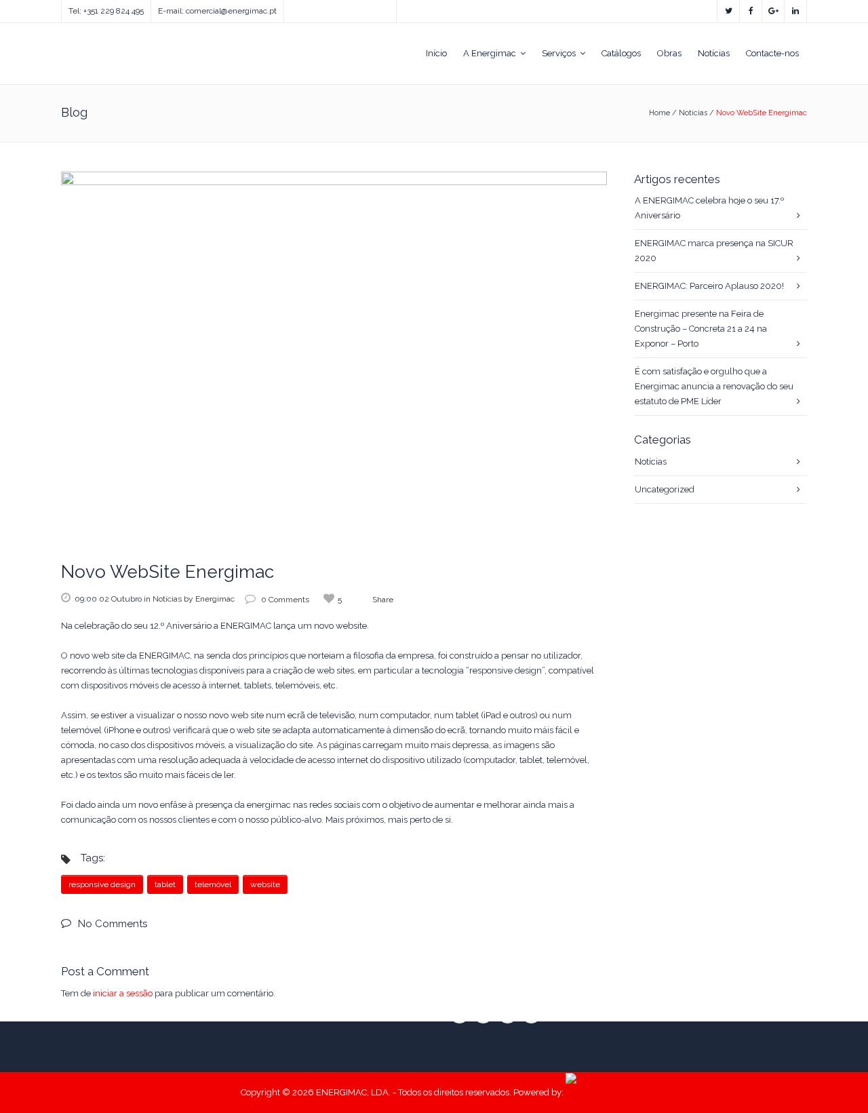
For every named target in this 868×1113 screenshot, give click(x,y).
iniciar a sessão (123, 993)
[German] (331, 8)
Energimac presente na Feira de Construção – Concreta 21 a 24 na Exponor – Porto (701, 329)
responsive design (102, 884)
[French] (317, 8)
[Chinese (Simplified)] (344, 8)
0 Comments (285, 599)
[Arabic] (358, 8)
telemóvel (213, 884)
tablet (165, 884)
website (265, 884)
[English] (290, 8)
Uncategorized (664, 489)
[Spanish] (304, 8)
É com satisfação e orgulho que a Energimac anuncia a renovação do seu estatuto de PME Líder (714, 386)
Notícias (693, 113)
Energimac (215, 599)
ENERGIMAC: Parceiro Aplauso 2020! (709, 286)
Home (659, 113)
